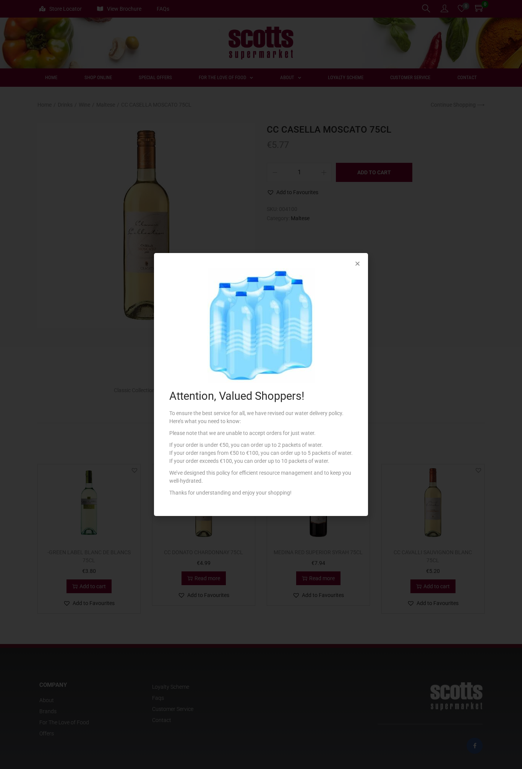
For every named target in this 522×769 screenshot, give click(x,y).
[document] (261, 384)
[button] (357, 263)
